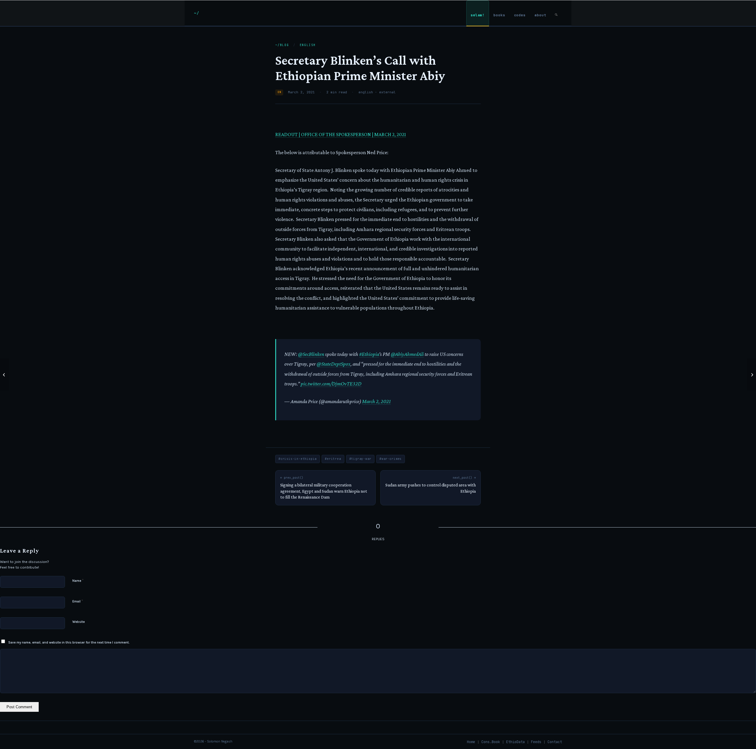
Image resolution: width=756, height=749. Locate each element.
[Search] (556, 13)
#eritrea (333, 459)
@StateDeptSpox (334, 364)
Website (78, 622)
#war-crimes (390, 459)
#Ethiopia (369, 354)
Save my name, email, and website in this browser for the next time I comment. (69, 642)
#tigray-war (360, 459)
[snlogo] (196, 13)
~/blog (282, 45)
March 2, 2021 (376, 401)
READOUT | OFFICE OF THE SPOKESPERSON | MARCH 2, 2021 (340, 134)
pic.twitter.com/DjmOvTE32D (331, 384)
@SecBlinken (311, 354)
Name (78, 580)
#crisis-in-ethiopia (297, 459)
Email (77, 601)
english (308, 45)
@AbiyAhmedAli (407, 354)
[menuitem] (477, 13)
